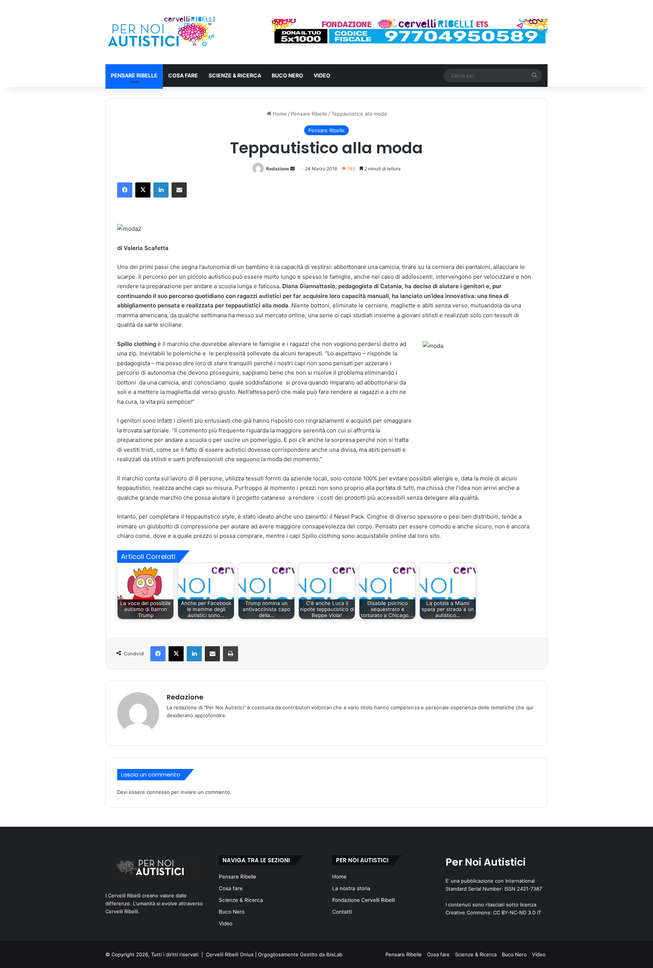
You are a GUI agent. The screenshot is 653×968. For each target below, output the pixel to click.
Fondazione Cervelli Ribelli (363, 900)
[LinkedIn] (161, 190)
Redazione (277, 168)
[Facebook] (124, 190)
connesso (158, 792)
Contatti (342, 912)
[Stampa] (230, 653)
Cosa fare (183, 75)
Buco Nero (287, 75)
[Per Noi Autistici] (160, 32)
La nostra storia (351, 888)
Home (279, 114)
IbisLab (334, 954)
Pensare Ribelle (134, 75)
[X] (142, 190)
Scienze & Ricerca (235, 75)
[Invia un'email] (292, 168)
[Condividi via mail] (179, 190)
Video (322, 75)
